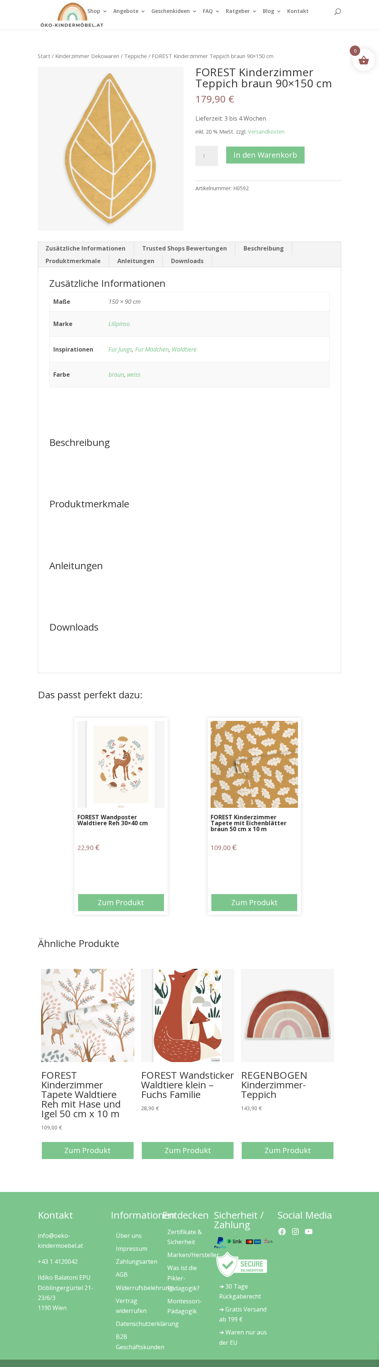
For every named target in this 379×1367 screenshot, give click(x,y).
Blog (268, 11)
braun (116, 374)
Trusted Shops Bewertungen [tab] (184, 248)
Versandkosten (266, 131)
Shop (93, 11)
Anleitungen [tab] (135, 261)
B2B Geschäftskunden (140, 1342)
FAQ (208, 11)
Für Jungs (120, 349)
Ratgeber (238, 11)
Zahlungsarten (136, 1261)
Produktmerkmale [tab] (73, 261)
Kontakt (298, 11)
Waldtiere (184, 349)
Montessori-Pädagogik (184, 1306)
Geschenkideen (170, 11)
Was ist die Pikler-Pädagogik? (183, 1278)
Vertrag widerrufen (131, 1306)
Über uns (129, 1236)
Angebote (125, 11)
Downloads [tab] (187, 261)
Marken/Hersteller (193, 1255)
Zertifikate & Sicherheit (184, 1237)
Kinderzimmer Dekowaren (87, 56)
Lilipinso (119, 324)
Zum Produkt (121, 902)
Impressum (131, 1249)
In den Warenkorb (265, 155)
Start (44, 56)
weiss (134, 374)
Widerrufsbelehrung (144, 1288)
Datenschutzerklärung (147, 1324)
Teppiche (135, 56)
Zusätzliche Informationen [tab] (85, 248)
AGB (122, 1274)
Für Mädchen (152, 349)
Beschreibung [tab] (264, 248)
